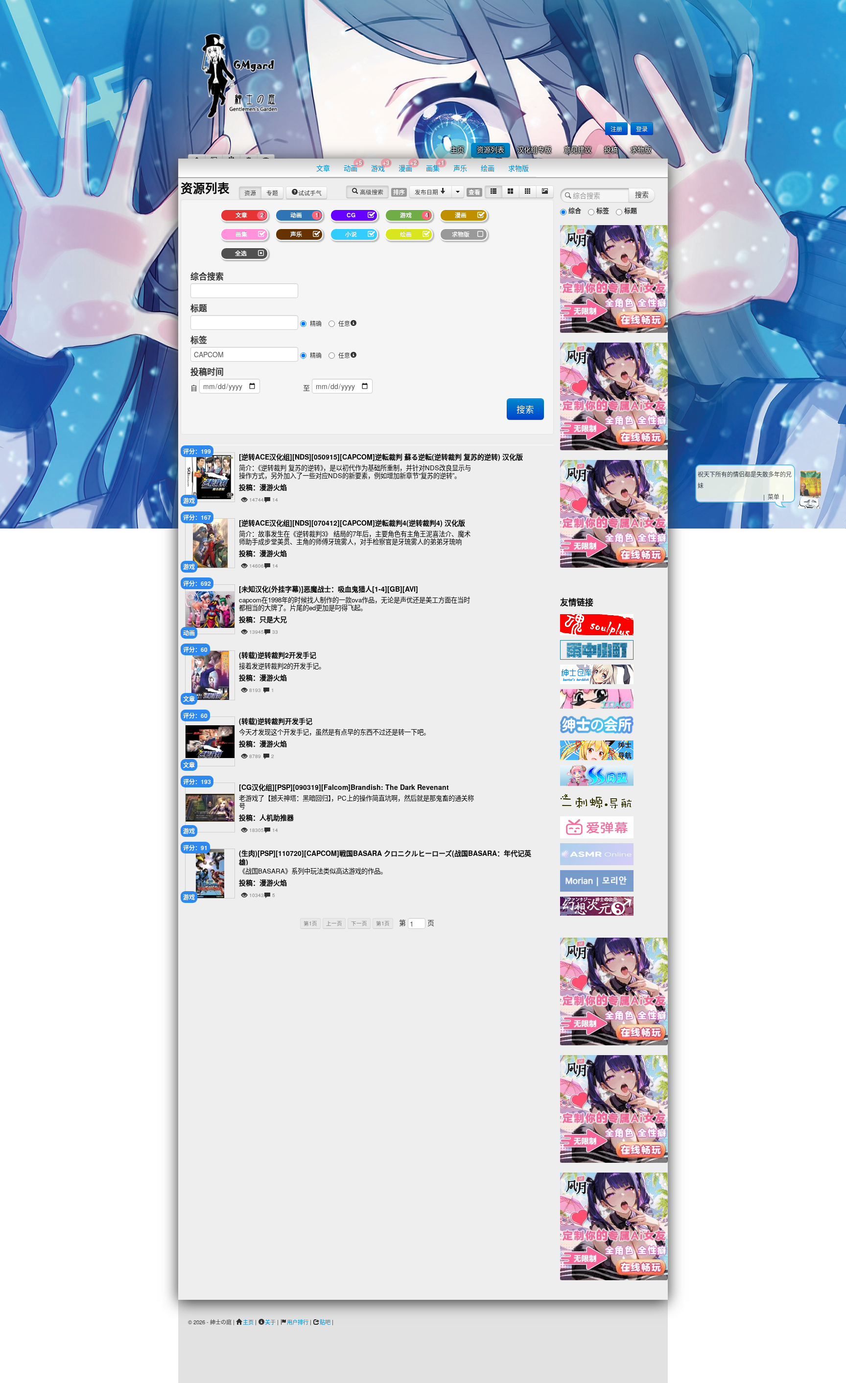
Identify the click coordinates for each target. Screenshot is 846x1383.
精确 (316, 323)
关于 (270, 1322)
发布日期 (427, 191)
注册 (616, 128)
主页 (457, 150)
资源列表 (490, 150)
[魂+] (597, 623)
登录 (642, 128)
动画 (353, 166)
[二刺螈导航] (597, 800)
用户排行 (297, 1322)
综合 (573, 210)
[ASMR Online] (597, 853)
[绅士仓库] (597, 673)
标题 (198, 308)
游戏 (380, 166)
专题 (272, 192)
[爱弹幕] (597, 826)
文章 (323, 168)
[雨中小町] (597, 649)
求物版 (641, 150)
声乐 (460, 168)
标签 (198, 340)
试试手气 (310, 192)
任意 (344, 323)
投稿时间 (207, 371)
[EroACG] (597, 698)
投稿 (611, 150)
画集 (435, 166)
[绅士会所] (597, 723)
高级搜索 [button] (370, 191)
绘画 (487, 168)
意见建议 (577, 150)
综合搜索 (207, 276)
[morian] (597, 880)
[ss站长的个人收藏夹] (597, 749)
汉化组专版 (534, 150)
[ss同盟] (597, 774)
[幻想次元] (597, 905)
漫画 (408, 166)
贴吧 (325, 1322)
